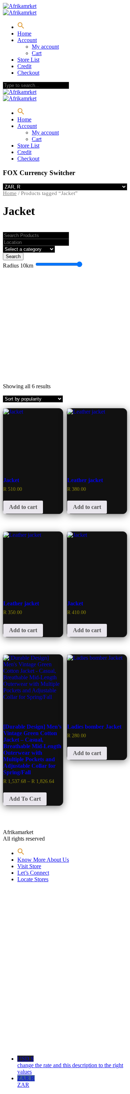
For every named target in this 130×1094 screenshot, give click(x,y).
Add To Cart (25, 799)
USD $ (70, 1065)
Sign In (62, 1040)
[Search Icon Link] (21, 27)
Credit (24, 66)
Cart (37, 53)
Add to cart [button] (23, 507)
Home (24, 33)
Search (13, 256)
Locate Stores (32, 879)
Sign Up (43, 1040)
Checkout (28, 73)
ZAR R (26, 1081)
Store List (28, 60)
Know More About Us (43, 860)
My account (45, 46)
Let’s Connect (33, 873)
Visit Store (29, 866)
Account (27, 40)
